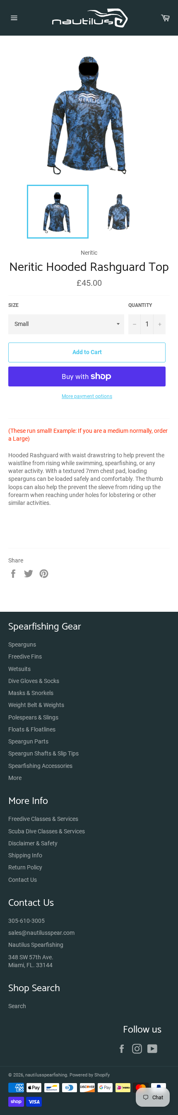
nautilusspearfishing (46, 1075)
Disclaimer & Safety (33, 843)
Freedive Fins (25, 656)
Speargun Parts (28, 741)
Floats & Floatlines (31, 729)
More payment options (87, 396)
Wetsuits (19, 669)
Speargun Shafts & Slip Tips (43, 753)
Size (13, 305)
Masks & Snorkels (30, 693)
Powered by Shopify (90, 1075)
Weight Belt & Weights (36, 705)
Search (17, 1006)
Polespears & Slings (33, 717)
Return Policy (25, 867)
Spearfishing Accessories (40, 766)
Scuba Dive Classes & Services (46, 831)
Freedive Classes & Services (43, 819)
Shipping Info (25, 855)
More (15, 778)
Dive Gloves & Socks (33, 681)
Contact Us (22, 879)
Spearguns (22, 644)
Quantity (140, 305)
